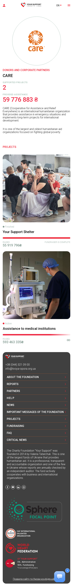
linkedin (18, 487)
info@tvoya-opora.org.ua (20, 368)
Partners (13, 391)
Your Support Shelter (18, 232)
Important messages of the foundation (35, 412)
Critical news (17, 440)
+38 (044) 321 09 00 (17, 364)
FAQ (9, 433)
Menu (68, 5)
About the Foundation (23, 377)
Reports (13, 384)
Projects (13, 419)
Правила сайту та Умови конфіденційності (36, 579)
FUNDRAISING (15, 426)
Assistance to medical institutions (29, 329)
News (10, 405)
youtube (13, 487)
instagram (24, 487)
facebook (7, 487)
